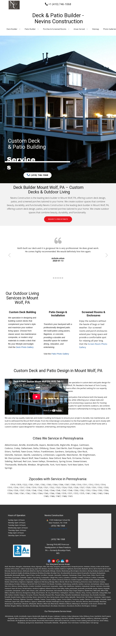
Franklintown (47, 451)
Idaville (26, 454)
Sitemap (95, 29)
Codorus (9, 448)
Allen (44, 567)
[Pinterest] (67, 561)
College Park (54, 577)
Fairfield (16, 451)
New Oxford (55, 458)
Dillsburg (44, 448)
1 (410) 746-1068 (38, 175)
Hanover (18, 454)
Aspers (42, 445)
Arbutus (92, 567)
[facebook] (49, 561)
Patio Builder (30, 29)
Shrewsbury (52, 461)
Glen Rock (82, 451)
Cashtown (84, 445)
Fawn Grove (26, 451)
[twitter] (53, 561)
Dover (52, 448)
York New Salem (75, 464)
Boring (90, 571)
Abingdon (19, 567)
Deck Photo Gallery (25, 347)
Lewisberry (36, 454)
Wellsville (22, 464)
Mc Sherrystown (13, 458)
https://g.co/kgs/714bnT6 (58, 528)
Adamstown (27, 567)
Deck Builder (12, 29)
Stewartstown (80, 461)
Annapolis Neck (66, 567)
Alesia (33, 567)
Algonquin (39, 567)
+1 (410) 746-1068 (59, 4)
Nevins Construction (54, 515)
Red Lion (27, 461)
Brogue (74, 445)
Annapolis (57, 567)
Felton (37, 451)
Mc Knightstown (87, 454)
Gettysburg (70, 451)
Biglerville (65, 445)
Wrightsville (43, 464)
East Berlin (62, 448)
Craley (17, 448)
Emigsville (88, 448)
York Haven (61, 464)
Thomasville (11, 464)
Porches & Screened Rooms (54, 29)
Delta (35, 448)
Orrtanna (76, 458)
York (52, 464)
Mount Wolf (27, 458)
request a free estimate (58, 219)
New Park (66, 458)
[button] (9, 255)
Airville (22, 445)
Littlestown (48, 454)
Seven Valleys (38, 461)
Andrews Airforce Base (12, 569)
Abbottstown (11, 445)
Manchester (72, 454)
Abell (6, 567)
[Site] (62, 561)
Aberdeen (12, 567)
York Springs (94, 623)
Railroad (18, 461)
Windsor (32, 464)
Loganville (60, 454)
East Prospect (75, 448)
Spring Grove (65, 461)
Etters (8, 451)
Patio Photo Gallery (60, 354)
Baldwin (57, 569)
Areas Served (79, 29)
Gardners (59, 451)
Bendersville (53, 445)
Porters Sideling (82, 621)
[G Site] (58, 561)
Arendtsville (32, 445)
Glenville (9, 454)
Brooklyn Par (55, 573)
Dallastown (26, 448)
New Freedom (41, 458)
